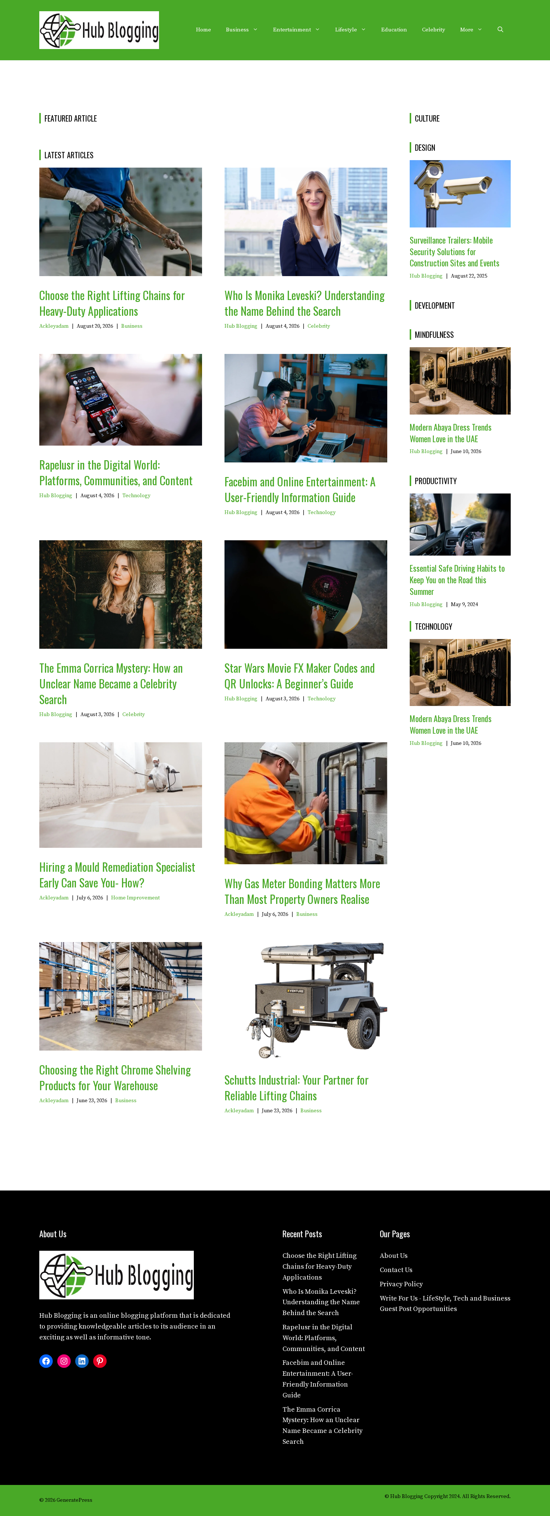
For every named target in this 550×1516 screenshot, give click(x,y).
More (466, 29)
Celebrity (433, 29)
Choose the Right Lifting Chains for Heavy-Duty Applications (112, 303)
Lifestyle (346, 29)
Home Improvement (135, 898)
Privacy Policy (401, 1284)
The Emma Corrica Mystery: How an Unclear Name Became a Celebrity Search (111, 683)
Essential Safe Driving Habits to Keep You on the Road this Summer (457, 579)
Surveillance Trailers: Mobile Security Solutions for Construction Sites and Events (454, 251)
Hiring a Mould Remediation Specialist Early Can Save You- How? (117, 874)
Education (394, 29)
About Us (393, 1255)
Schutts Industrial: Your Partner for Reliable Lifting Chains (296, 1087)
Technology (136, 495)
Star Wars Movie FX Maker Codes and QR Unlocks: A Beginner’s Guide (299, 675)
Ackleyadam (53, 326)
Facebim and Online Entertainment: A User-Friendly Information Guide (300, 489)
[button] (500, 30)
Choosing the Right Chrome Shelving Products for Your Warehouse (115, 1077)
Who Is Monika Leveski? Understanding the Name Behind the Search (304, 303)
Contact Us (396, 1270)
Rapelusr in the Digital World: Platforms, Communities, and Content (116, 472)
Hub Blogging (240, 326)
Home (203, 29)
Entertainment (292, 29)
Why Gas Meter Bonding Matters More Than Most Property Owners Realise (302, 891)
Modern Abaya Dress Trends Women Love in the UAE (451, 432)
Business (237, 29)
